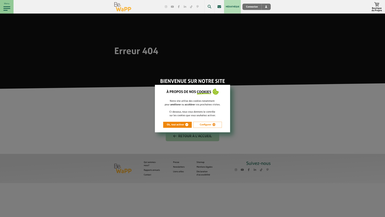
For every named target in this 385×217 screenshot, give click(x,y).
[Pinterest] (197, 6)
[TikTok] (191, 6)
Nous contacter (219, 6)
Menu (6, 3)
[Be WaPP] (122, 6)
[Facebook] (178, 6)
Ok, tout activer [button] (175, 124)
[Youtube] (172, 6)
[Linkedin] (185, 6)
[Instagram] (166, 6)
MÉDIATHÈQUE (232, 6)
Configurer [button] (205, 124)
